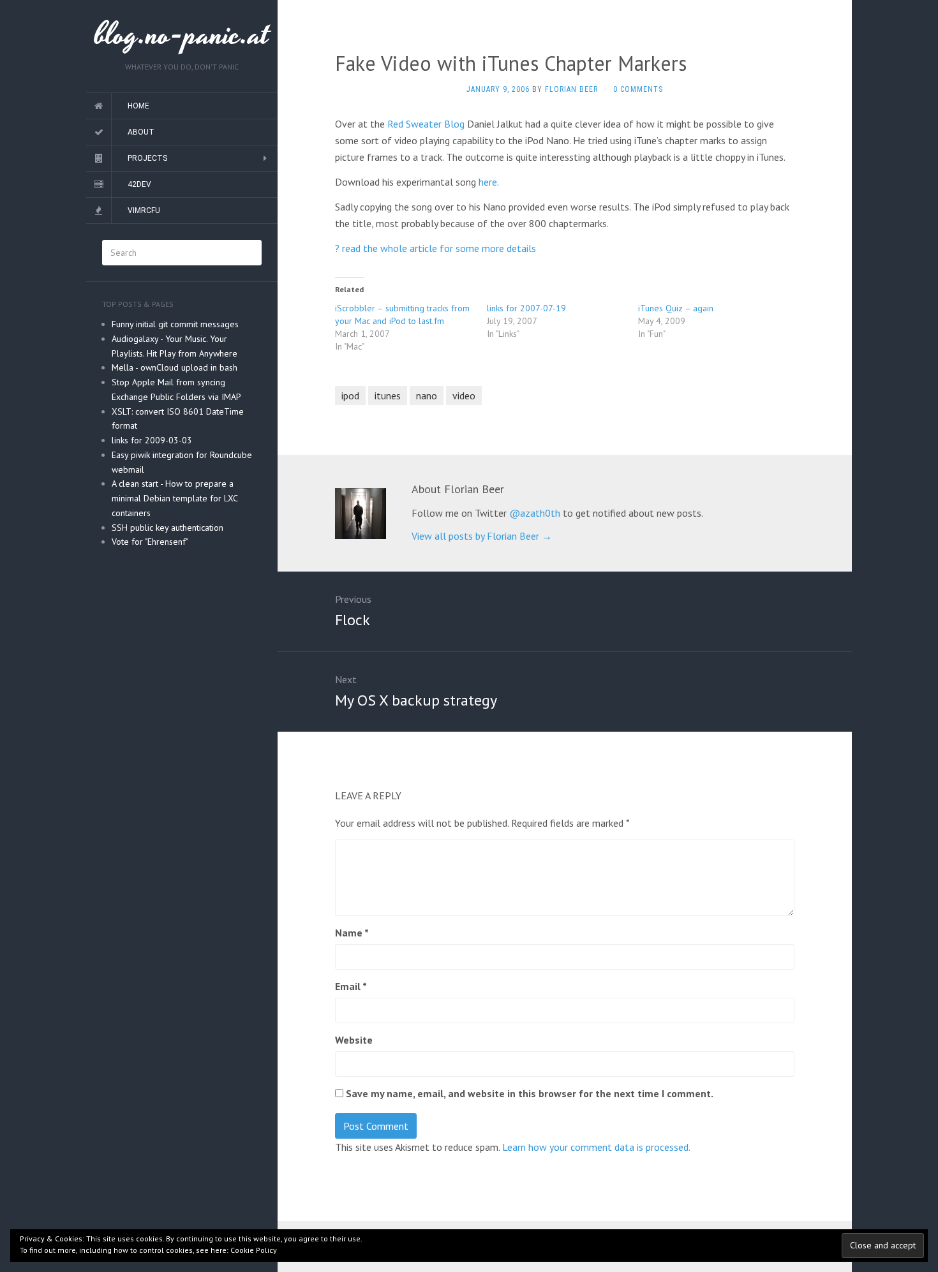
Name (352, 932)
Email (351, 986)
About (141, 132)
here (488, 181)
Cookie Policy (253, 1250)
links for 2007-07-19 (526, 308)
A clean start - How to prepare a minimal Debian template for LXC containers (174, 498)
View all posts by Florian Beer (482, 535)
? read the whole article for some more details (435, 248)
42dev (139, 184)
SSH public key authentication (167, 527)
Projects (147, 158)
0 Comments (638, 89)
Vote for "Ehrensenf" (150, 541)
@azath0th (534, 513)
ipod (350, 395)
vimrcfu (144, 210)
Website (354, 1039)
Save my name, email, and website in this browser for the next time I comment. (529, 1093)
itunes (388, 395)
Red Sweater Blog (426, 123)
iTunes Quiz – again (675, 308)
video (463, 395)
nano (426, 395)
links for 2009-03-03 (152, 440)
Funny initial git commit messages (175, 324)
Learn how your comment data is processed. (596, 1147)
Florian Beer (571, 89)
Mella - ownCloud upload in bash (174, 367)
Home (138, 105)
